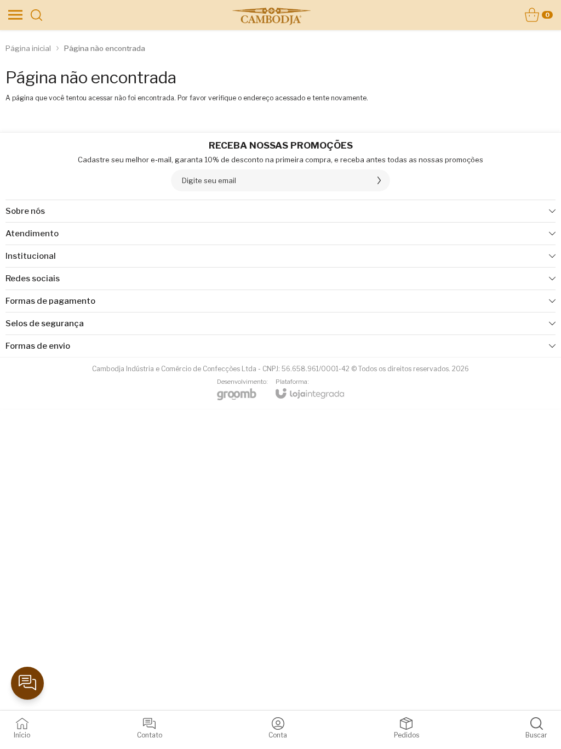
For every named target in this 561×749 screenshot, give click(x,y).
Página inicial (28, 48)
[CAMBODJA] (271, 14)
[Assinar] (379, 180)
